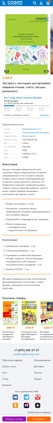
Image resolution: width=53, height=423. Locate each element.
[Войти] (41, 3)
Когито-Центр (28, 136)
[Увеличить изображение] (46, 71)
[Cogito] (15, 3)
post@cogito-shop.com (26, 354)
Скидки (38, 379)
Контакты (6, 385)
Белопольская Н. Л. (31, 129)
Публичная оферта (12, 360)
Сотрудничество (42, 360)
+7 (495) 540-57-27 (26, 350)
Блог (4, 372)
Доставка (39, 366)
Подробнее (44, 115)
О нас (5, 379)
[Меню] (4, 3)
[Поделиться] (47, 19)
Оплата (38, 372)
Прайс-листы (9, 366)
